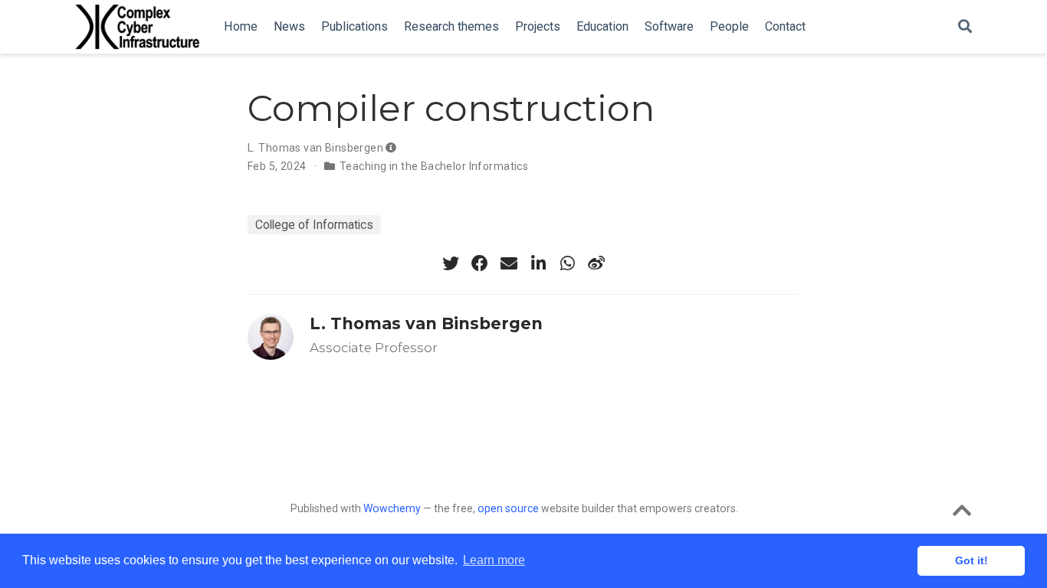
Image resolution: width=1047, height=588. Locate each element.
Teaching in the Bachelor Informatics (434, 166)
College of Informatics (314, 224)
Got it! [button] (971, 560)
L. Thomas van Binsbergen (315, 148)
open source (508, 508)
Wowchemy (392, 508)
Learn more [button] (494, 560)
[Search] (965, 27)
